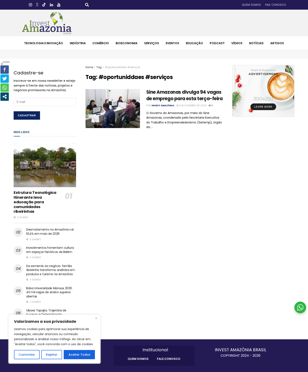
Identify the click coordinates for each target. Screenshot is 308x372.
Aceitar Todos (79, 355)
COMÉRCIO (100, 43)
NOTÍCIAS (256, 43)
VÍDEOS (236, 43)
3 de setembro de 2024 (192, 105)
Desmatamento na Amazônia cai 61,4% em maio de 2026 (50, 231)
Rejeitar (51, 355)
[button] (87, 4)
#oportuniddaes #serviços (122, 67)
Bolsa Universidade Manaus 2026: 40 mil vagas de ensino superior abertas (49, 292)
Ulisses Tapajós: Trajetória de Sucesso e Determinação (46, 312)
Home (89, 67)
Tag (99, 67)
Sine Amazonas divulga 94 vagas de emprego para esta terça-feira (184, 95)
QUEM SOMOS (251, 5)
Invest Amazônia (162, 105)
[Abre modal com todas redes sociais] (4, 96)
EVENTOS (172, 43)
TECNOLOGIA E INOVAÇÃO (43, 43)
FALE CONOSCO (275, 5)
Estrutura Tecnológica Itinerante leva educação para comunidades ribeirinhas (35, 202)
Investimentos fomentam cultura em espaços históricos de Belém (50, 250)
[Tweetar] (4, 78)
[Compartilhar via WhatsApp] (4, 87)
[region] (54, 339)
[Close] (96, 318)
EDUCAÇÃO (194, 43)
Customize (27, 355)
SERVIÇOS (151, 43)
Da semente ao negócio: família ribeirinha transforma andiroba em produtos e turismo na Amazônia (50, 270)
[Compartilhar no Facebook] (4, 69)
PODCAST (217, 43)
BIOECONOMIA (126, 43)
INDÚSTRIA (78, 43)
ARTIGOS (277, 43)
